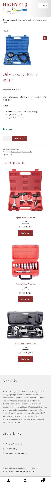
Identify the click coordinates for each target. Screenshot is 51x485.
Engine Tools (27, 20)
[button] (45, 38)
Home (7, 20)
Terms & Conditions (14, 444)
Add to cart (20, 138)
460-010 (9, 154)
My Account (8, 481)
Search (25, 481)
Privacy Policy (11, 449)
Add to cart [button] (25, 233)
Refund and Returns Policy (16, 453)
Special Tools (16, 20)
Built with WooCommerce (26, 471)
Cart (39, 479)
